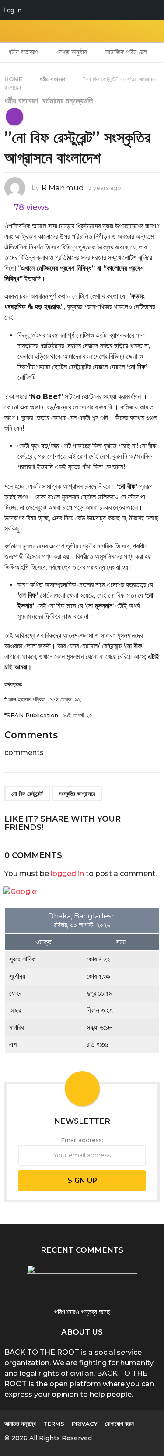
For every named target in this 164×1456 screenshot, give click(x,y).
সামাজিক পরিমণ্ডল (126, 52)
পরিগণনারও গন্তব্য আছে (82, 1312)
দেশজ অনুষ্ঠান (71, 52)
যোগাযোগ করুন (119, 1423)
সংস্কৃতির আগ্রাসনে (77, 793)
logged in (67, 873)
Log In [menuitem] (12, 10)
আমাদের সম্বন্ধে (20, 1423)
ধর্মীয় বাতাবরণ (23, 52)
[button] (9, 31)
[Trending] (14, 116)
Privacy (85, 1423)
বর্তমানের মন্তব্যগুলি (67, 100)
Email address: (82, 1139)
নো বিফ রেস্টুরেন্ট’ (27, 793)
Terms (53, 1423)
